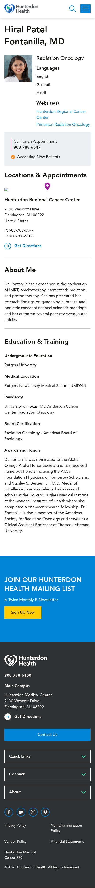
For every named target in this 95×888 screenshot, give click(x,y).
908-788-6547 (27, 148)
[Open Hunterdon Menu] (85, 8)
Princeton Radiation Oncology (63, 125)
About (15, 792)
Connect (17, 774)
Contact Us (47, 735)
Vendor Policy (15, 842)
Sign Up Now (23, 612)
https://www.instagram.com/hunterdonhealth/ (33, 812)
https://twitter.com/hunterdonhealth (21, 812)
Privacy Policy (15, 826)
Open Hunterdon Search (72, 8)
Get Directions (27, 246)
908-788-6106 (21, 236)
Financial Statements (67, 842)
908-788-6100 (17, 676)
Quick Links (19, 757)
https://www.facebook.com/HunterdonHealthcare (8, 812)
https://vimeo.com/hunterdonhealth (45, 812)
